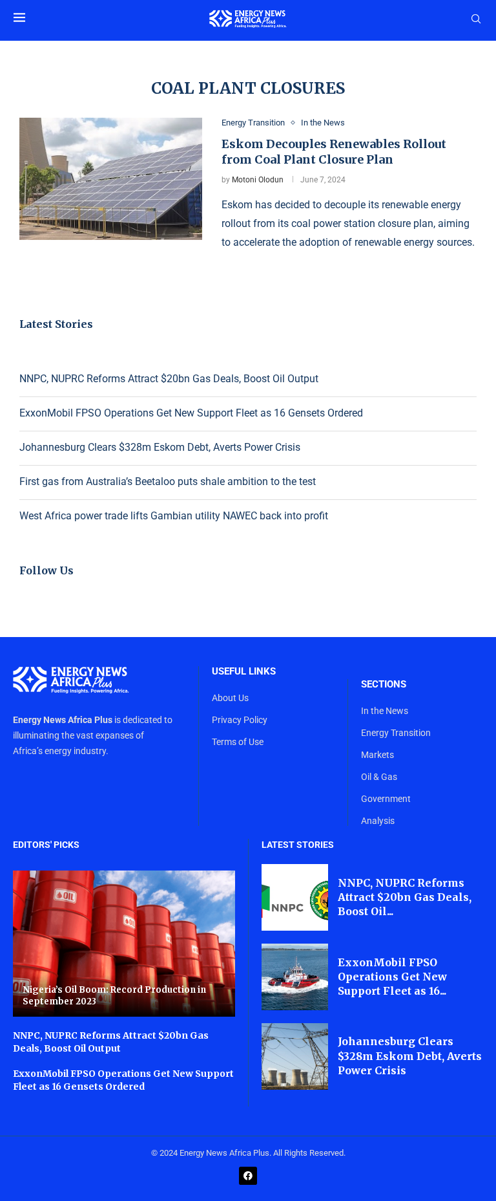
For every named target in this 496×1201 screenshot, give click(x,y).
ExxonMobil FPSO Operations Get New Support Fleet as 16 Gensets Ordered (191, 413)
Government (386, 798)
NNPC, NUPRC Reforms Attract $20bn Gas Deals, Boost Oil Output (168, 379)
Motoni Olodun (258, 179)
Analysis (378, 820)
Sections (383, 684)
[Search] (476, 19)
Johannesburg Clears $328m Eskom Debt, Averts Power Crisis (159, 447)
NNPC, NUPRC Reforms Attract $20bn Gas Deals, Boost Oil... (404, 897)
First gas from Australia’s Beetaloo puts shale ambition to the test (167, 481)
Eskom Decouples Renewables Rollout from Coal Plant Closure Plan (334, 151)
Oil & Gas (379, 776)
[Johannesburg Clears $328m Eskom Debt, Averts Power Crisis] (295, 1056)
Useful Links (244, 671)
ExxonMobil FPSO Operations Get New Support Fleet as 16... (392, 977)
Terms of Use (238, 741)
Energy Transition (396, 732)
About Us (230, 697)
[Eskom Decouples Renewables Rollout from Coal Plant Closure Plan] (110, 179)
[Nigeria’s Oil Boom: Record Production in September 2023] (124, 944)
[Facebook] (248, 1176)
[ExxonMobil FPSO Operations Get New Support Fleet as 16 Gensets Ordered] (295, 977)
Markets (377, 754)
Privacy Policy (239, 719)
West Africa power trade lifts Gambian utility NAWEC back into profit (173, 516)
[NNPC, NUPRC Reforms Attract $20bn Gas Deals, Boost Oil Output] (295, 897)
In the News (384, 710)
